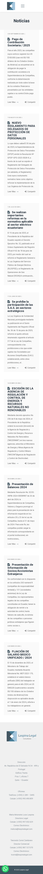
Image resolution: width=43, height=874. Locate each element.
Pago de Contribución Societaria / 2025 (19, 42)
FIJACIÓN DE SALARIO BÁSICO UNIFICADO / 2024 (20, 654)
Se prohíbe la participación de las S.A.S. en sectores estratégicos (20, 306)
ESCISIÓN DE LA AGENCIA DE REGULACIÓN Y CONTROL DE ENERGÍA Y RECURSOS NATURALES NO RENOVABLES (20, 399)
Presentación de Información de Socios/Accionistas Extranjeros (20, 569)
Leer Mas (12, 102)
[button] (5, 868)
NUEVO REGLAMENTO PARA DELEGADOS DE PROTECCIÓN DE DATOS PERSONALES (21, 130)
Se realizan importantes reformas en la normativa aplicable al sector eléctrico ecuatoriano (20, 220)
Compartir (31, 102)
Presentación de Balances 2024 (20, 485)
